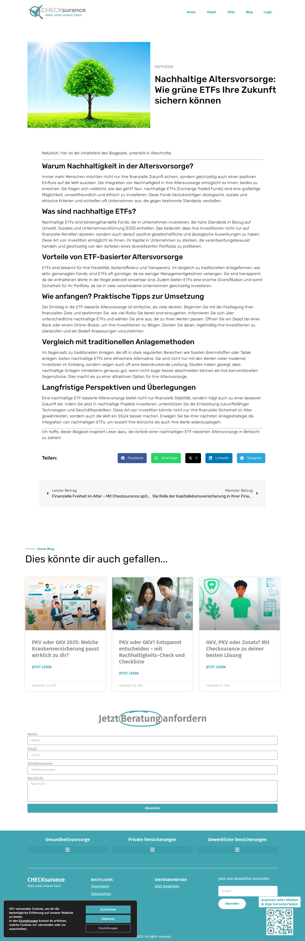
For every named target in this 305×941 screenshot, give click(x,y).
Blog (249, 12)
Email (32, 749)
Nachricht (35, 778)
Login (268, 12)
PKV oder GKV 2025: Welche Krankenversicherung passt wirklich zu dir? (65, 648)
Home (191, 12)
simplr (211, 12)
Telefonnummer (40, 763)
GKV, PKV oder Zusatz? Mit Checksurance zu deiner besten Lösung (237, 648)
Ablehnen (108, 919)
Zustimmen (108, 909)
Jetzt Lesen (42, 667)
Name (32, 734)
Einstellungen (28, 921)
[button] (132, 458)
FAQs (231, 12)
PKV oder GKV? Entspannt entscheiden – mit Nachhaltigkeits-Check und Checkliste (152, 652)
